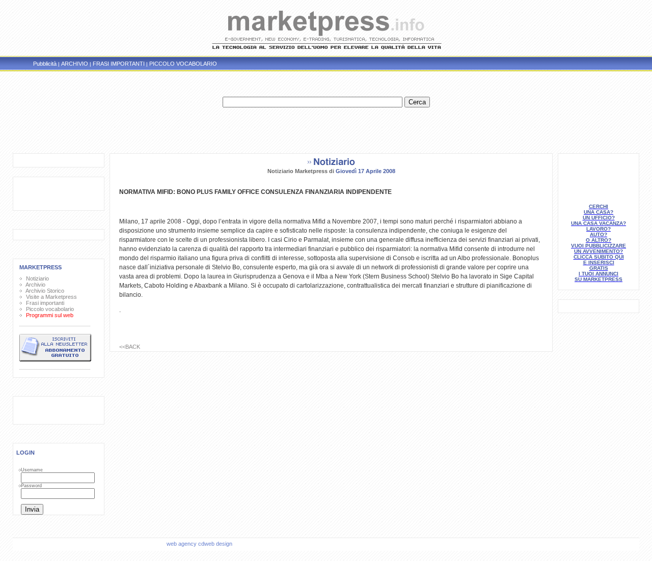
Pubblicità (45, 64)
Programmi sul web (48, 315)
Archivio (34, 285)
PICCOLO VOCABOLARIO (183, 64)
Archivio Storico (43, 291)
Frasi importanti (43, 303)
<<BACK (129, 347)
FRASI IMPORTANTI (119, 64)
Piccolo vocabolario (48, 309)
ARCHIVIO (74, 64)
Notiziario (36, 278)
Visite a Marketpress (50, 297)
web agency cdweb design (200, 544)
